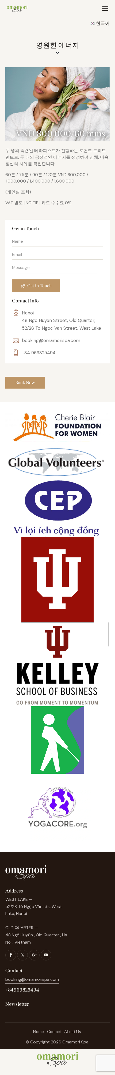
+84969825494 (22, 990)
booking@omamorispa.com (51, 340)
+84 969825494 (39, 353)
